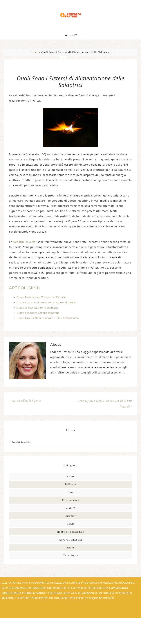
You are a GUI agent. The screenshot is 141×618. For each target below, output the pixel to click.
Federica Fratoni (70, 15)
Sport (70, 547)
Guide (70, 523)
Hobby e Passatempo (70, 531)
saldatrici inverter (25, 242)
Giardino (70, 516)
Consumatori (70, 500)
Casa (71, 492)
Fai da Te (70, 508)
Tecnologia (70, 555)
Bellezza (70, 484)
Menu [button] (73, 35)
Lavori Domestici (70, 539)
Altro (70, 476)
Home (34, 52)
